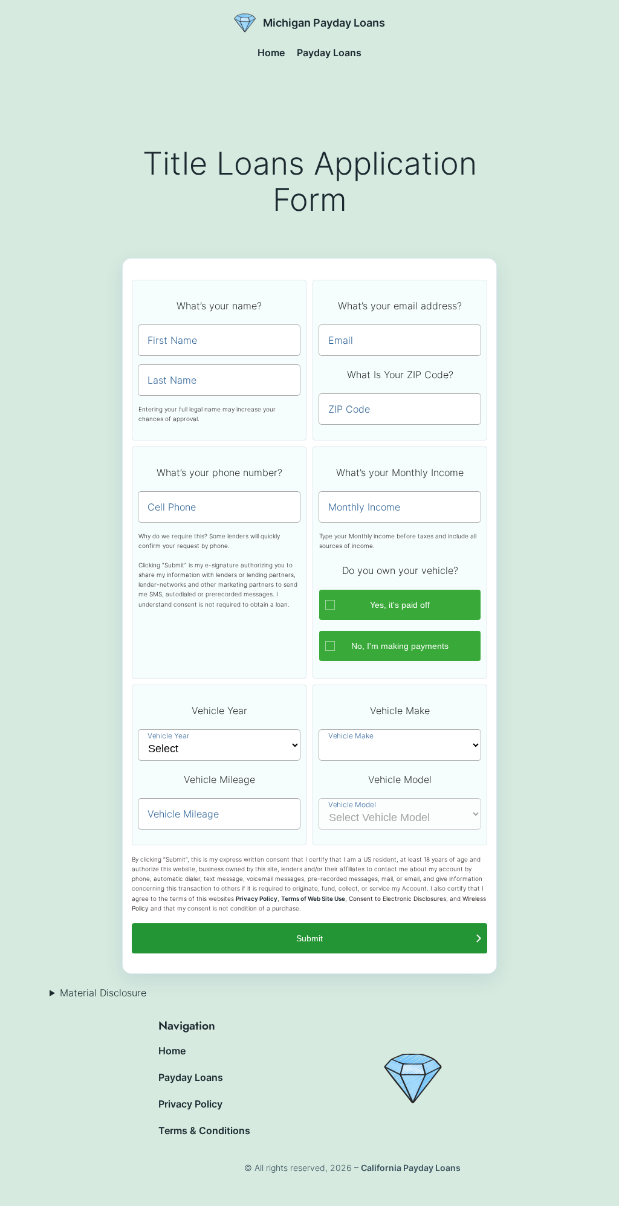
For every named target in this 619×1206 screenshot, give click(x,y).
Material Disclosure (103, 993)
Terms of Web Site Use (313, 899)
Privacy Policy (256, 899)
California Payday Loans (411, 1168)
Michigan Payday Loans (324, 22)
